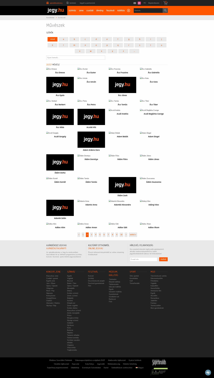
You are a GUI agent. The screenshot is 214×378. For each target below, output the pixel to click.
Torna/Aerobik (135, 283)
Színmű (70, 301)
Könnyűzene (50, 296)
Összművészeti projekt (96, 281)
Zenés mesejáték (73, 313)
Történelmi (112, 279)
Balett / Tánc (71, 283)
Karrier (106, 368)
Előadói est (71, 303)
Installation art (114, 297)
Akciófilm (154, 296)
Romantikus (155, 298)
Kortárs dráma (72, 308)
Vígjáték (70, 278)
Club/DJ (49, 301)
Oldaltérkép (75, 368)
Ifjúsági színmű (72, 320)
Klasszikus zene (52, 276)
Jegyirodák (101, 364)
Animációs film (156, 291)
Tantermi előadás (73, 335)
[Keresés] (165, 10)
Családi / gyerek (52, 278)
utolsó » (133, 235)
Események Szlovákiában (91, 368)
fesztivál (110, 10)
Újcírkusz (70, 325)
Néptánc (70, 333)
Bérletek (73, 3)
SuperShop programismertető (57, 368)
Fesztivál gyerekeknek (96, 283)
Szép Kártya (89, 364)
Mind (52, 39)
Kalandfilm (154, 286)
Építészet (112, 299)
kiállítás (121, 10)
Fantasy (153, 303)
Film (89, 286)
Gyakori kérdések (135, 360)
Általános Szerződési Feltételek (60, 360)
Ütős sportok (134, 276)
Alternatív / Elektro (53, 303)
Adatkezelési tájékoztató (117, 360)
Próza (69, 315)
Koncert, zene (53, 272)
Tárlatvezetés (114, 284)
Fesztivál (93, 272)
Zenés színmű (72, 296)
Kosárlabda (134, 278)
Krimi (69, 328)
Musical (70, 281)
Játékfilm (154, 301)
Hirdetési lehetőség (130, 364)
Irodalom (70, 323)
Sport (133, 272)
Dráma (69, 291)
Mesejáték (71, 288)
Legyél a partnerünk (87, 3)
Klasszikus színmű (74, 310)
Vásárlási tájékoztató (61, 364)
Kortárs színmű (72, 293)
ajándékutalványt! (56, 248)
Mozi (153, 272)
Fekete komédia (73, 338)
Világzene (49, 288)
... (134, 51)
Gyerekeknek (113, 294)
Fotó (110, 302)
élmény (99, 10)
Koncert (91, 276)
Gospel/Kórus (51, 298)
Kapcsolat (75, 364)
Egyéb (69, 276)
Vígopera (70, 345)
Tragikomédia (72, 350)
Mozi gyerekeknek (157, 308)
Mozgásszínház (73, 318)
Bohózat (70, 330)
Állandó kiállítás (114, 282)
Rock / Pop (50, 291)
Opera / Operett (51, 286)
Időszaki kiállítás (115, 287)
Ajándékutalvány (56, 3)
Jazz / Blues (50, 283)
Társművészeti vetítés (159, 276)
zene (81, 10)
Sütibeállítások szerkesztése (121, 368)
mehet (163, 259)
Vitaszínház (71, 347)
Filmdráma (154, 281)
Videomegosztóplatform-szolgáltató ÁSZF (90, 360)
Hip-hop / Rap (51, 305)
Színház (71, 272)
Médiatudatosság (114, 364)
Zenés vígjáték (72, 305)
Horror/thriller (155, 288)
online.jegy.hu (95, 248)
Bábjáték (70, 298)
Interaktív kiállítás (115, 292)
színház (72, 10)
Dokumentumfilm (157, 278)
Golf (131, 281)
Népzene (49, 293)
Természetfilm (156, 305)
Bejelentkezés (153, 3)
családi (89, 10)
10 (121, 235)
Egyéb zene (50, 281)
